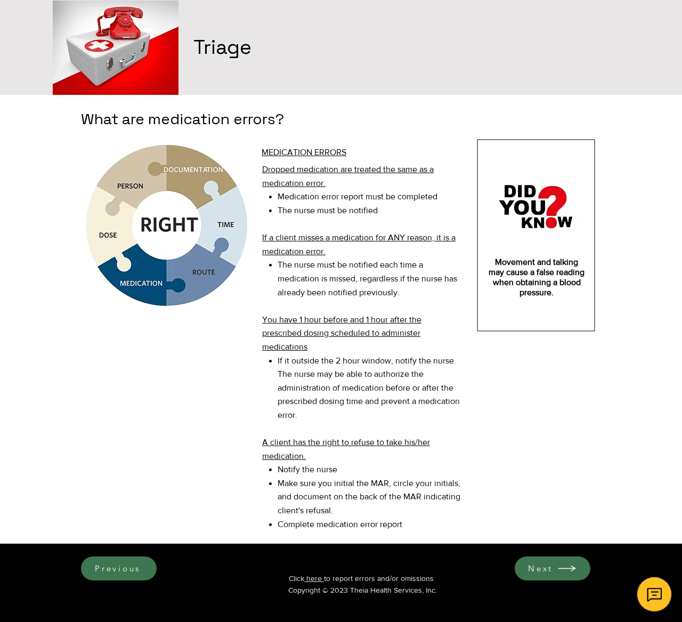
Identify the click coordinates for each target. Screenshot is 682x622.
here (314, 578)
